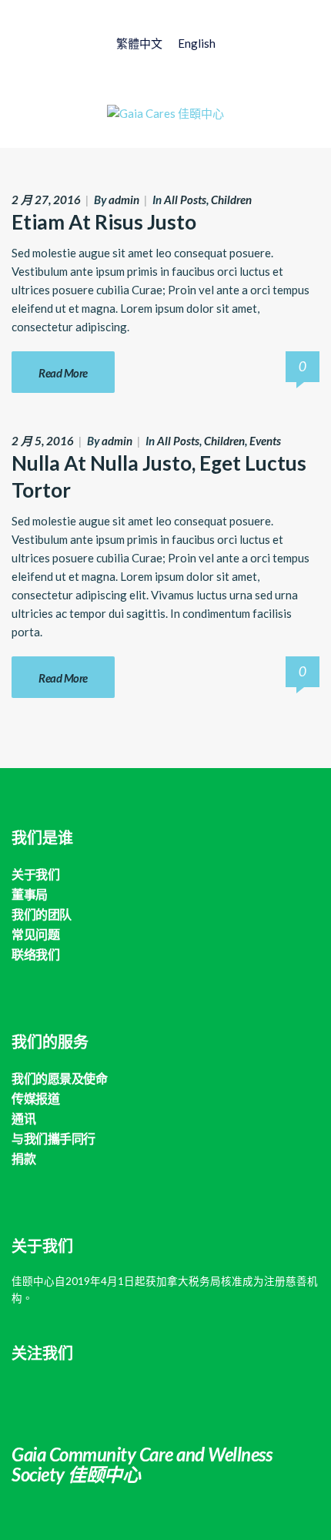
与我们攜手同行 (53, 1138)
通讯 (23, 1118)
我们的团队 (42, 914)
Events (265, 441)
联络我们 (35, 954)
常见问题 (35, 934)
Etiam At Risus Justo (104, 222)
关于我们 (35, 874)
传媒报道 (35, 1098)
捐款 (23, 1158)
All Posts (185, 199)
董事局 (30, 894)
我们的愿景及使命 (59, 1078)
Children (231, 199)
